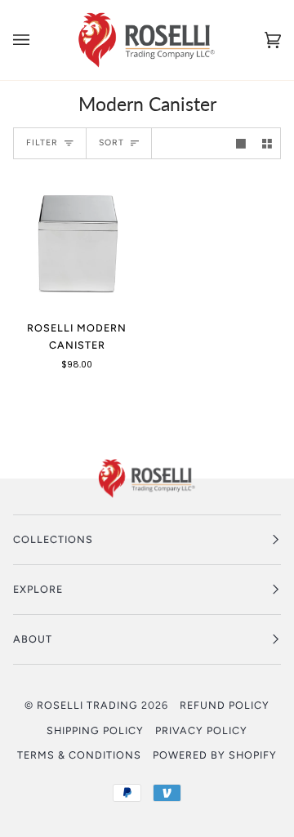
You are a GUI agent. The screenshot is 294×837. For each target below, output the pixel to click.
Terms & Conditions (79, 755)
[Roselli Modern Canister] (76, 243)
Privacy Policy (201, 730)
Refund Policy (225, 705)
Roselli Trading (87, 705)
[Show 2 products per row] (267, 143)
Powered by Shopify (215, 755)
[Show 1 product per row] (241, 143)
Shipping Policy (95, 730)
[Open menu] (37, 40)
